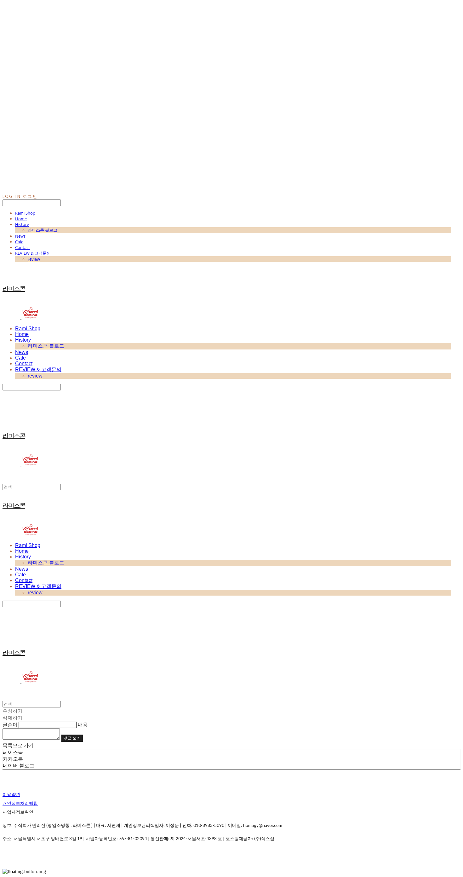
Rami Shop (25, 213)
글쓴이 (10, 724)
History (22, 224)
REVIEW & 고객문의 (33, 253)
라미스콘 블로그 (42, 230)
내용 (83, 724)
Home (21, 219)
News (20, 236)
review (34, 259)
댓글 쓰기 (72, 738)
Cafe (19, 242)
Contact (22, 247)
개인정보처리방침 (20, 803)
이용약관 (11, 794)
